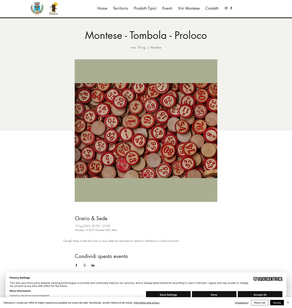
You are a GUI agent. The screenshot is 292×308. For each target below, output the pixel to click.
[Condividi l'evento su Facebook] (76, 265)
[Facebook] (231, 8)
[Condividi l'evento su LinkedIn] (93, 265)
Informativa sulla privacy (147, 302)
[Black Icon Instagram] (226, 8)
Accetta (277, 302)
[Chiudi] (288, 302)
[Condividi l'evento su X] (84, 265)
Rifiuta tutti (259, 302)
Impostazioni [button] (241, 302)
